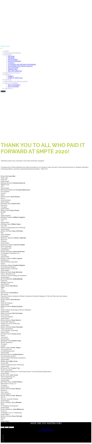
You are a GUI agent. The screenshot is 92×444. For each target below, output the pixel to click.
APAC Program (13, 68)
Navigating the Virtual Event (16, 81)
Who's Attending (11, 83)
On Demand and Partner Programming (22, 64)
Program (8, 54)
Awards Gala (13, 69)
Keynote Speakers (14, 61)
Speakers (11, 58)
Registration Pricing (12, 53)
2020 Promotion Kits (12, 73)
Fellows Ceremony (15, 71)
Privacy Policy (46, 429)
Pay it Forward (13, 86)
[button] (3, 91)
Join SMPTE (8, 88)
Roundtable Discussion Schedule (20, 66)
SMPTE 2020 (5, 46)
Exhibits (7, 74)
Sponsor (7, 79)
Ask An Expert (13, 59)
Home (6, 51)
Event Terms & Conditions (46, 430)
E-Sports (11, 63)
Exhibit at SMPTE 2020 (15, 78)
